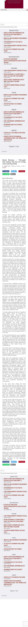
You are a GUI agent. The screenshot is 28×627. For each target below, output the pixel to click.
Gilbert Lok (7, 166)
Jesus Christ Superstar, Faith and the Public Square (14, 80)
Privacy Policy (6, 617)
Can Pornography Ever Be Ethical (15, 45)
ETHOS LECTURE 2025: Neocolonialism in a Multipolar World (15, 60)
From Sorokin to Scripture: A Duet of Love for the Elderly (14, 75)
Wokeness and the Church (13, 124)
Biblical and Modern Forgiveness (15, 38)
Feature (4, 167)
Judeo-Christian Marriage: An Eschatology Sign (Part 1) (14, 33)
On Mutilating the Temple (13, 104)
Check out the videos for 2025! (14, 132)
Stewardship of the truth (13, 42)
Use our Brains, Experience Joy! (14, 121)
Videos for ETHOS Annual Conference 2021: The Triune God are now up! (15, 138)
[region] (14, 18)
